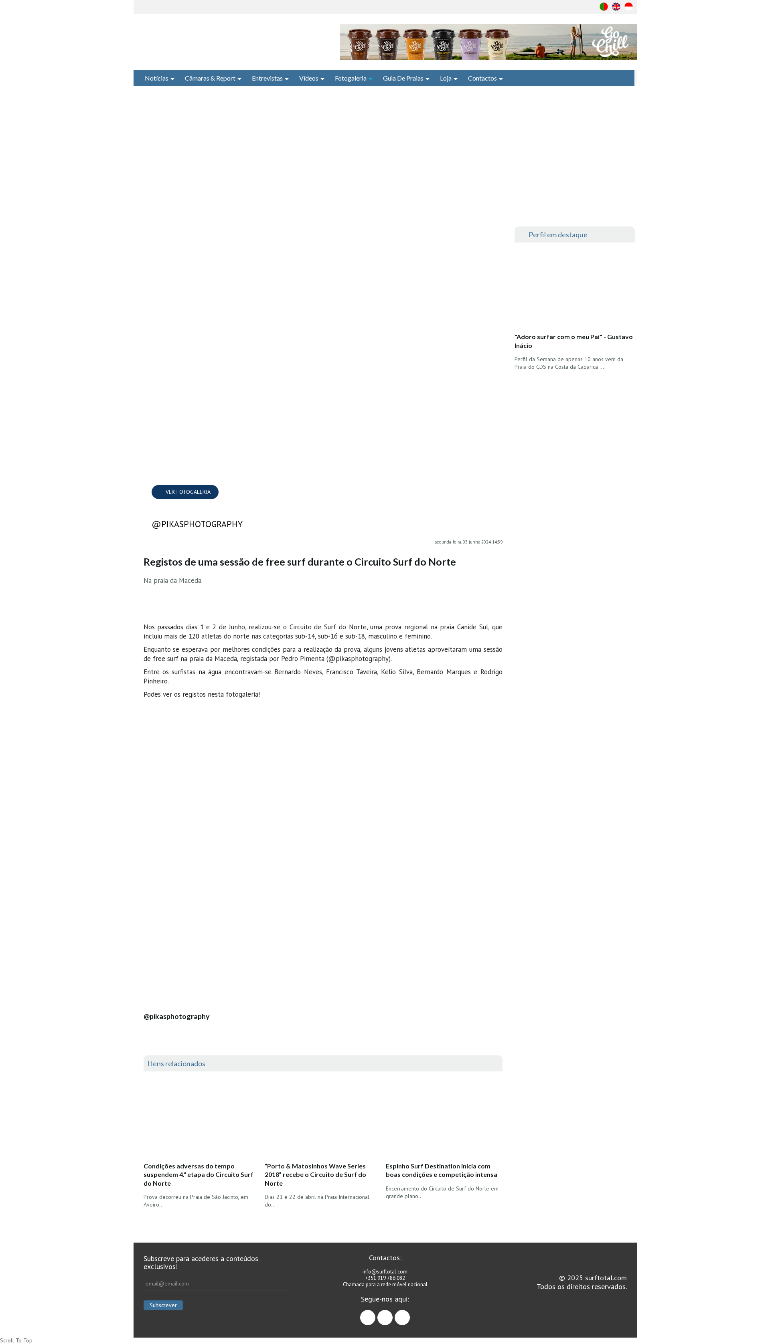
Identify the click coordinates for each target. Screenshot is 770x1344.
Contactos (482, 78)
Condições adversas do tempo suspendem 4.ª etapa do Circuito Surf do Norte (198, 1174)
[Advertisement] (385, 156)
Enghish (616, 6)
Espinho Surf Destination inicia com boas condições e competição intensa (441, 1170)
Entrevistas (267, 78)
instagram (392, 1314)
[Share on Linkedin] (496, 267)
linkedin (409, 1314)
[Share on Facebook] (496, 234)
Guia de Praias (403, 78)
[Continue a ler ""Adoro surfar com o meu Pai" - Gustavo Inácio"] (574, 289)
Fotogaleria (351, 78)
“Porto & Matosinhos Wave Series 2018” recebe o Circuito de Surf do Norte (315, 1174)
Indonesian (628, 6)
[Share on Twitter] (496, 251)
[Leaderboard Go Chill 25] (488, 42)
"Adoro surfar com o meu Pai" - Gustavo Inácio (574, 341)
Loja (446, 78)
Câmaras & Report (210, 78)
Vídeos (308, 78)
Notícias (156, 78)
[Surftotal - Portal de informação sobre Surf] (231, 42)
